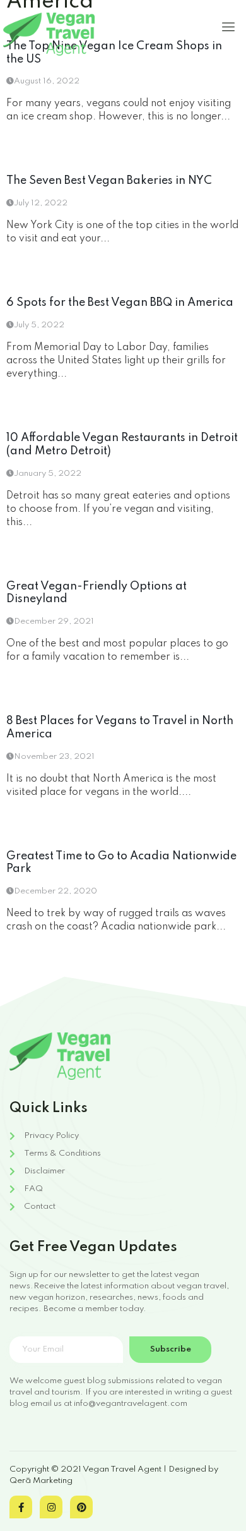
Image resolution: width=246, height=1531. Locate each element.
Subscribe (170, 1349)
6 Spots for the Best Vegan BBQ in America (119, 302)
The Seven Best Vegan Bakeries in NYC (109, 180)
